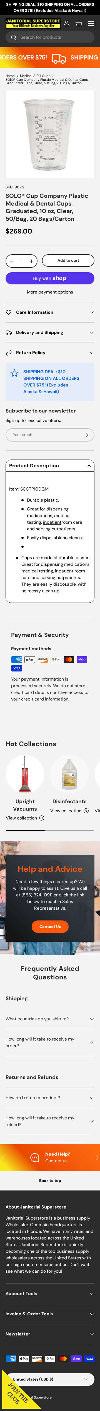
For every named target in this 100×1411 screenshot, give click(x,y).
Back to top (50, 1180)
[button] (79, 23)
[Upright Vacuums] (25, 774)
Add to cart (68, 260)
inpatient (52, 522)
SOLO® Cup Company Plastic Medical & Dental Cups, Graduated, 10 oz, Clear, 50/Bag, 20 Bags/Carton (47, 81)
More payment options (50, 292)
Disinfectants (69, 801)
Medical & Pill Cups (35, 75)
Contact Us (50, 926)
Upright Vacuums (25, 805)
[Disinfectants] (69, 774)
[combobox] (50, 37)
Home (10, 75)
